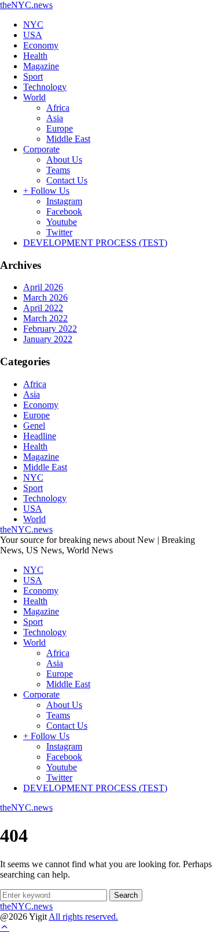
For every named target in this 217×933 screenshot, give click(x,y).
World (34, 97)
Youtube (61, 222)
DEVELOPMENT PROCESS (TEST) (95, 243)
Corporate (41, 149)
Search (126, 895)
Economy (40, 45)
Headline (39, 436)
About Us (64, 159)
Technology (45, 87)
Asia (54, 118)
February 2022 (50, 329)
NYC (33, 24)
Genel (34, 425)
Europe (59, 128)
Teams (58, 170)
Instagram (64, 201)
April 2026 (43, 287)
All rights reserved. (83, 916)
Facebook (64, 211)
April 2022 (43, 308)
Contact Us (66, 180)
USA (32, 35)
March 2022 (45, 318)
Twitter (59, 232)
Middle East (68, 139)
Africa (57, 108)
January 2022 (47, 339)
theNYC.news (26, 5)
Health (35, 56)
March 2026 (45, 297)
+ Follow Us (46, 191)
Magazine (41, 66)
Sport (33, 76)
